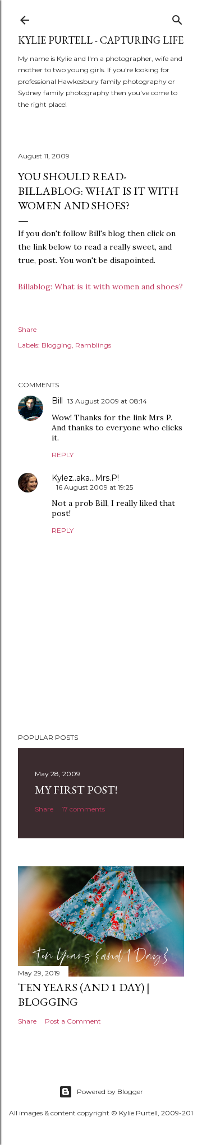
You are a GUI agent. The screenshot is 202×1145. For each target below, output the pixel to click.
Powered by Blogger (110, 1091)
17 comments (83, 809)
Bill (57, 401)
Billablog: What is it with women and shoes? (100, 286)
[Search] (177, 18)
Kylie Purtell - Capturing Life (100, 40)
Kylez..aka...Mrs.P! (85, 478)
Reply (63, 455)
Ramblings (93, 345)
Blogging (57, 345)
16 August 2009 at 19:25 (94, 487)
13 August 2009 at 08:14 (107, 401)
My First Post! (76, 789)
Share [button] (27, 329)
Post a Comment (73, 1021)
